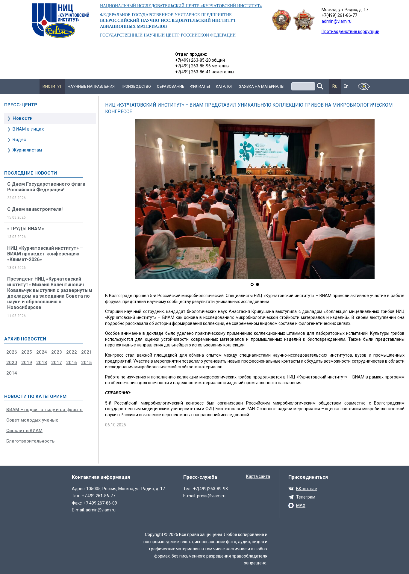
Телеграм (305, 497)
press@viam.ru (211, 495)
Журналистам (27, 150)
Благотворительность (30, 441)
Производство (136, 86)
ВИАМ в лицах (28, 129)
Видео (20, 139)
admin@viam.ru (337, 21)
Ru (335, 86)
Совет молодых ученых (32, 420)
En (346, 86)
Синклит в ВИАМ (24, 430)
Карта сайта (258, 476)
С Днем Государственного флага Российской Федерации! (46, 187)
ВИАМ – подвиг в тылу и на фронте (44, 409)
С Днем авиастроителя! (35, 209)
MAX (300, 505)
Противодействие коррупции (350, 31)
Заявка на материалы (261, 86)
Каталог (224, 86)
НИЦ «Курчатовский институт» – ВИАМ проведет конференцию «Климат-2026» (45, 253)
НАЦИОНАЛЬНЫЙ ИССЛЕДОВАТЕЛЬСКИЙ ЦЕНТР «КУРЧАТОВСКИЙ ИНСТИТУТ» (181, 6)
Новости (23, 118)
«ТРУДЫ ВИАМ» (25, 228)
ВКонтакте (306, 488)
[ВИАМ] (60, 20)
